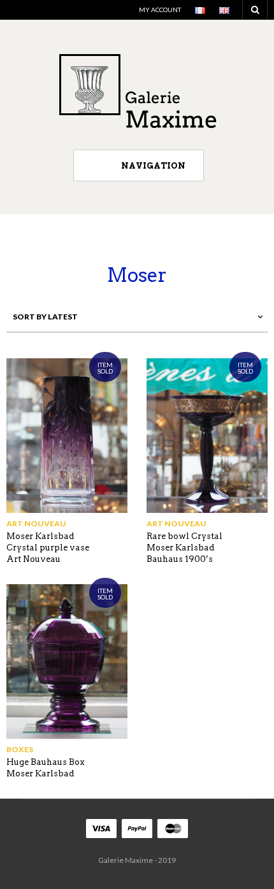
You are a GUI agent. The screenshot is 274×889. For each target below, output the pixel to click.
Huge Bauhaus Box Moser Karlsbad (45, 767)
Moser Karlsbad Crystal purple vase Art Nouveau (47, 547)
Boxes (19, 749)
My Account (160, 9)
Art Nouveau (36, 523)
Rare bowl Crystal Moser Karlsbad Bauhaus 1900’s (184, 547)
